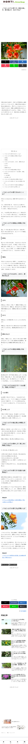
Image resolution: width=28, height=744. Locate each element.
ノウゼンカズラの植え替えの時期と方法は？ (13, 179)
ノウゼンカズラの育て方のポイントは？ (12, 153)
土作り (6, 163)
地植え (6, 159)
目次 (12, 151)
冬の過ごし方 (8, 177)
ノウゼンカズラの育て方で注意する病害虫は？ (14, 184)
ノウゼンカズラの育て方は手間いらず (12, 186)
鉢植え (6, 157)
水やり (6, 165)
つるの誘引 (7, 175)
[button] (22, 65)
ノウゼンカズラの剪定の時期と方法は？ (12, 169)
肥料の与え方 (8, 167)
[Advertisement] (14, 26)
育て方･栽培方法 (14, 564)
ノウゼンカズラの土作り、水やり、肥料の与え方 (14, 161)
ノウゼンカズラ (5, 564)
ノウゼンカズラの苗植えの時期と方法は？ (13, 155)
